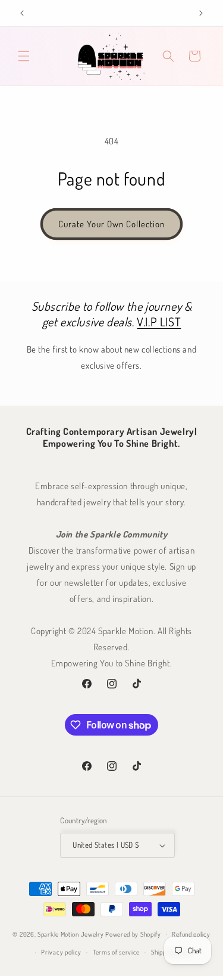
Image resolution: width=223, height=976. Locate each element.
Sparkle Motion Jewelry (70, 933)
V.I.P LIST (159, 321)
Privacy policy (61, 952)
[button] (24, 56)
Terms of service (116, 952)
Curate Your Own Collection (111, 224)
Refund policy (191, 934)
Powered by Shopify (133, 933)
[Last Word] (22, 13)
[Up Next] (201, 13)
